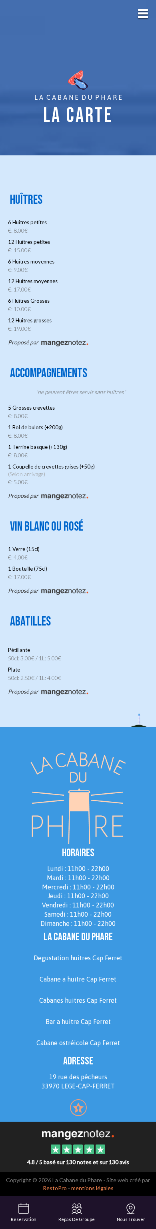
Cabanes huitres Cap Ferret (78, 1000)
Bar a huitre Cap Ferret (78, 1021)
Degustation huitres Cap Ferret (78, 957)
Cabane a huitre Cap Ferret (78, 979)
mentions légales (92, 1188)
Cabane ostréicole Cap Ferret (78, 1042)
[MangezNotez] (78, 1112)
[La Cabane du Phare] (78, 1134)
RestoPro (55, 1188)
